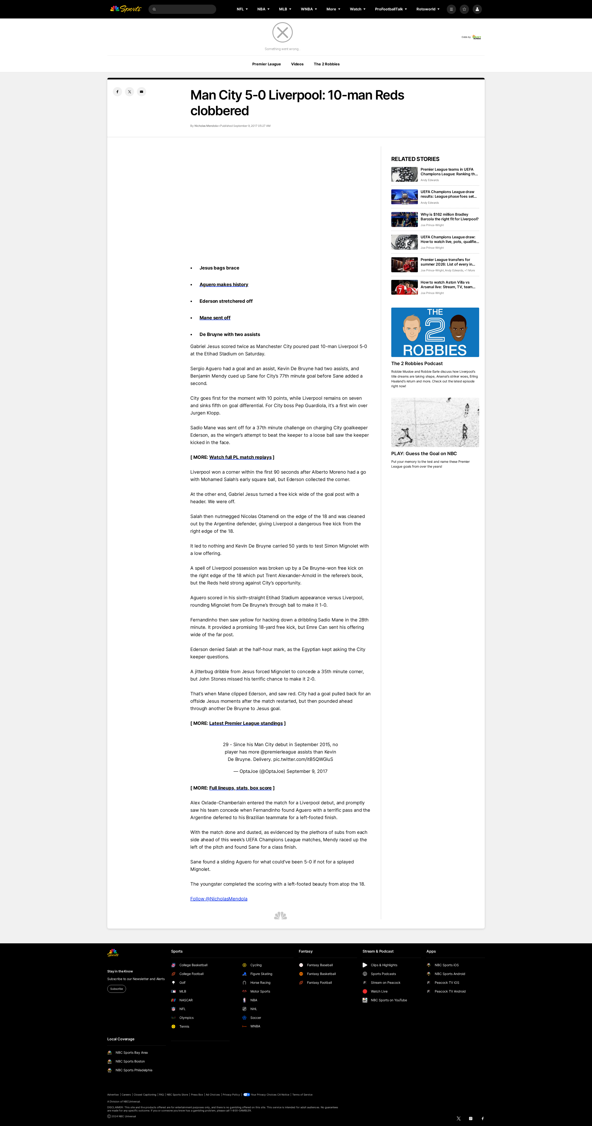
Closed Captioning (145, 1094)
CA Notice (283, 1094)
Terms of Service (302, 1094)
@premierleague (278, 752)
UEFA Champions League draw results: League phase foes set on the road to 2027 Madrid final (449, 194)
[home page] (126, 9)
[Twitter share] (129, 91)
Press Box (197, 1094)
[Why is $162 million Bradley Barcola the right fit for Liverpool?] (404, 219)
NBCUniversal (131, 1101)
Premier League (266, 64)
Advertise (113, 1094)
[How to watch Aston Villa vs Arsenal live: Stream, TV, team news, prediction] (404, 287)
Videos (297, 64)
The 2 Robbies (326, 64)
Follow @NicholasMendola (218, 899)
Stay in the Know (120, 971)
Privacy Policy (231, 1094)
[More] (451, 9)
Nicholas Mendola (206, 125)
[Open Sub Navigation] (247, 9)
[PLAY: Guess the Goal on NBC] (435, 422)
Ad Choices (213, 1094)
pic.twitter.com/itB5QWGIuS (303, 759)
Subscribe (116, 988)
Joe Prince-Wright (432, 225)
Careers (126, 1094)
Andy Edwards (430, 180)
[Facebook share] (117, 91)
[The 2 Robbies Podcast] (435, 332)
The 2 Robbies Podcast (417, 363)
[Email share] (141, 91)
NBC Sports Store (177, 1094)
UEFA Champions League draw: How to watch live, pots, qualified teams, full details (449, 239)
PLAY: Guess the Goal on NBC (424, 453)
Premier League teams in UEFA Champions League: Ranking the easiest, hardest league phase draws (449, 171)
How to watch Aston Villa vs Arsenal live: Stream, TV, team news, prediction (446, 284)
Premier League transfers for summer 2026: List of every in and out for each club (446, 261)
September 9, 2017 (307, 771)
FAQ (161, 1094)
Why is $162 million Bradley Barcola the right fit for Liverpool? (450, 216)
